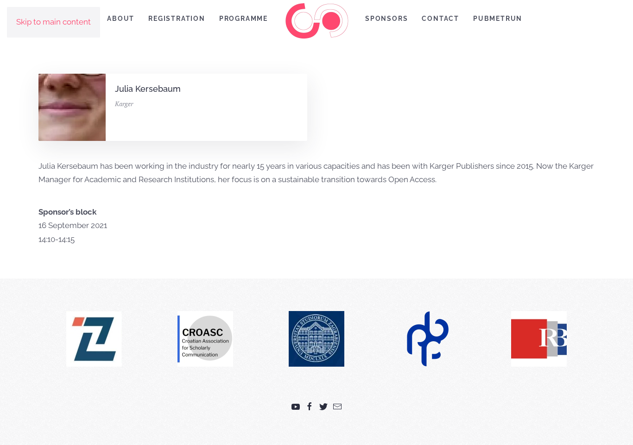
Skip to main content (53, 21)
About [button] (120, 18)
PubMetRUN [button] (497, 18)
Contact (440, 18)
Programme (243, 18)
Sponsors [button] (386, 18)
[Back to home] (316, 20)
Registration (176, 18)
